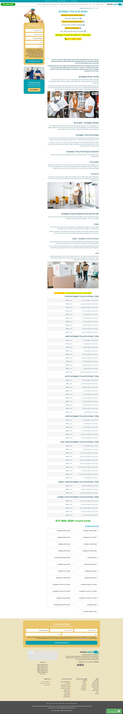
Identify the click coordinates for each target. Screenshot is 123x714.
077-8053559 (34, 89)
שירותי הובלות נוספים (65, 4)
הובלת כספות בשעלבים (90, 611)
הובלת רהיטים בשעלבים (90, 537)
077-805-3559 (8, 4)
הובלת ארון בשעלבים (91, 571)
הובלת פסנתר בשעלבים (90, 530)
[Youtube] (78, 665)
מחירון (90, 4)
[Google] (80, 665)
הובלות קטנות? (74, 4)
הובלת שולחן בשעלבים (63, 537)
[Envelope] (83, 665)
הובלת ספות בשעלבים (90, 564)
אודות (102, 4)
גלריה (93, 4)
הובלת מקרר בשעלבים (90, 544)
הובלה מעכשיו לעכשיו (54, 4)
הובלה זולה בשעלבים (64, 551)
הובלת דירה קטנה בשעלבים (89, 584)
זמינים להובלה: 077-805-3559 (73, 520)
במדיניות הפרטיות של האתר (35, 54)
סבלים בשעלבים (92, 557)
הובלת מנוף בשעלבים (91, 578)
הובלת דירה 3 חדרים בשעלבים (61, 591)
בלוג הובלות (93, 8)
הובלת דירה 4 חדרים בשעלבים (88, 591)
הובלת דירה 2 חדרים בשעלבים (88, 598)
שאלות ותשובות (45, 4)
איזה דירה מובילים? (83, 4)
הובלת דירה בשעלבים (64, 571)
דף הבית (97, 8)
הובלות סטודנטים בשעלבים (62, 557)
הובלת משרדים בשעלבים (63, 578)
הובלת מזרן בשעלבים (64, 544)
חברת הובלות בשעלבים (63, 530)
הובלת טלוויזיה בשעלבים (90, 551)
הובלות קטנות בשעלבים (63, 598)
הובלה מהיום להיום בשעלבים (62, 605)
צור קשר (39, 4)
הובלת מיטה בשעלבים (64, 564)
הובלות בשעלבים (92, 605)
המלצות (98, 4)
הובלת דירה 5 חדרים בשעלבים (61, 584)
